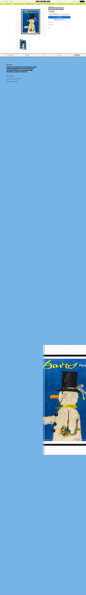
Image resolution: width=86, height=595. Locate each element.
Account (74, 1)
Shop (2, 1)
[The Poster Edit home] (43, 1)
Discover (6, 1)
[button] (77, 1)
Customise (59, 17)
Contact (11, 1)
